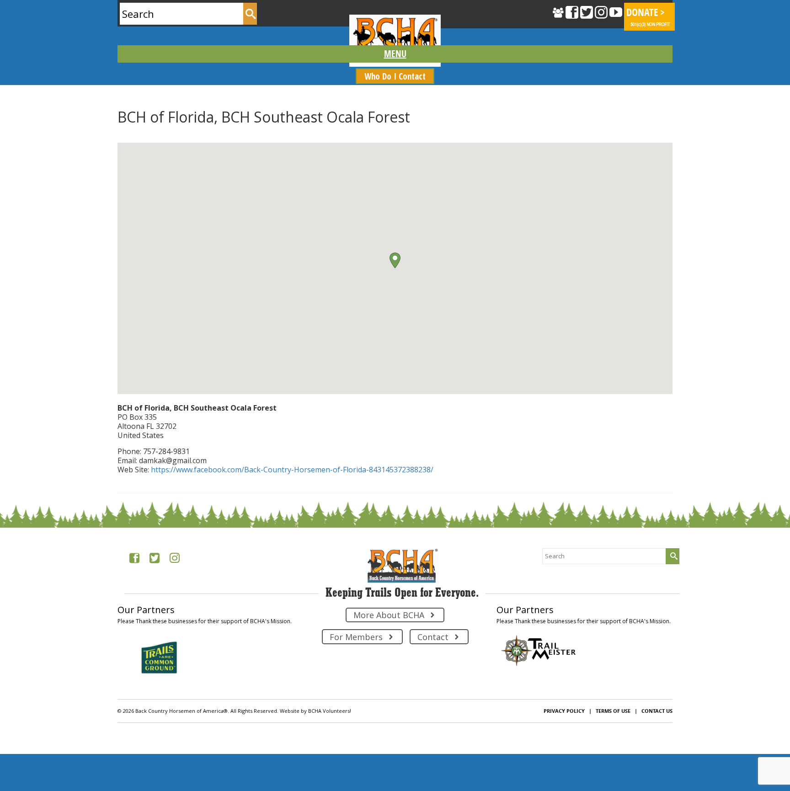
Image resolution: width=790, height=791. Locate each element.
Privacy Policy (564, 710)
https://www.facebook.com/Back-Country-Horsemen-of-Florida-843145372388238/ (292, 470)
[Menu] (395, 54)
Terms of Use (613, 710)
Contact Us (657, 710)
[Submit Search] (250, 14)
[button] (395, 260)
